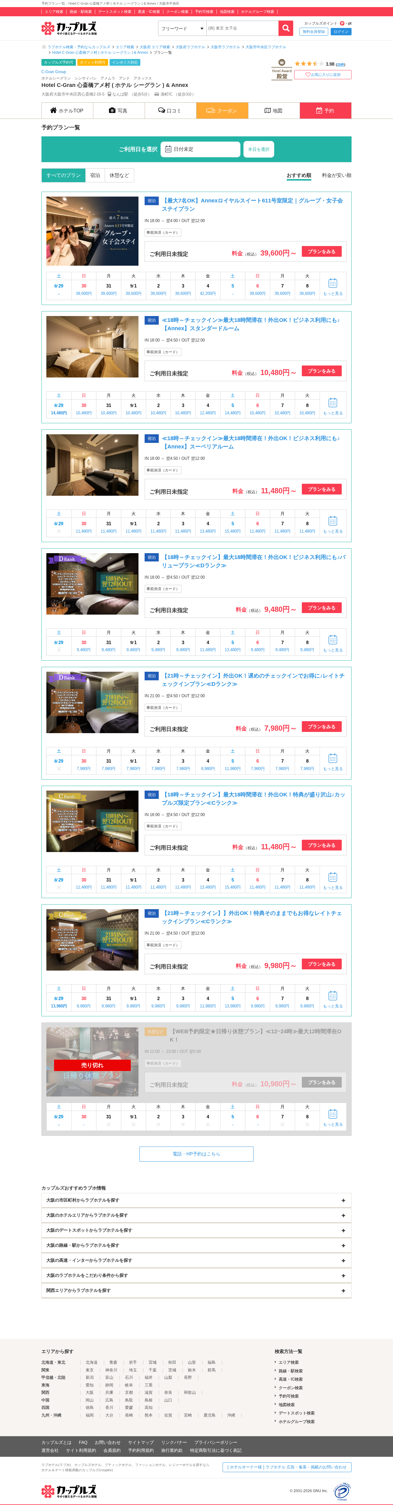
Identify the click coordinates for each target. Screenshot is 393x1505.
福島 (212, 1362)
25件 (340, 64)
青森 (113, 1362)
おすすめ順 (299, 175)
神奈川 (111, 1370)
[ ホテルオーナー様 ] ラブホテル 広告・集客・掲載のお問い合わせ (287, 1467)
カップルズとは (56, 1442)
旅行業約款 (172, 1450)
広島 (109, 1400)
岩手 (133, 1362)
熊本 (149, 1415)
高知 (149, 1407)
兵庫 (109, 1392)
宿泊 (95, 175)
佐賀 (168, 1415)
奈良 (168, 1392)
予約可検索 (204, 12)
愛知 (90, 1385)
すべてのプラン (63, 175)
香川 (109, 1407)
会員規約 (112, 1450)
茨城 (172, 1370)
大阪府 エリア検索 (155, 47)
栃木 (192, 1370)
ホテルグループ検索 (257, 12)
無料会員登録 (314, 31)
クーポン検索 (177, 12)
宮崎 (188, 1415)
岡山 (90, 1400)
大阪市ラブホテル (225, 47)
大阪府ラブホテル (190, 47)
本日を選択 (259, 149)
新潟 (90, 1377)
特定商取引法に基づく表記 (216, 1450)
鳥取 (129, 1400)
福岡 (90, 1415)
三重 (149, 1385)
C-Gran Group (53, 71)
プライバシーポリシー (215, 1442)
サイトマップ (141, 1442)
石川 (129, 1377)
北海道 (92, 1362)
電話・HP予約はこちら (196, 1153)
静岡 (109, 1385)
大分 (109, 1415)
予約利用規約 (141, 1450)
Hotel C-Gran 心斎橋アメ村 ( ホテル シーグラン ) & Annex (100, 52)
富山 (109, 1377)
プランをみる (322, 251)
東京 (90, 1370)
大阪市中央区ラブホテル (266, 47)
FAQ (83, 1442)
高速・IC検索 (149, 12)
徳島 (90, 1407)
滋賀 (149, 1392)
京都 (129, 1392)
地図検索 (227, 12)
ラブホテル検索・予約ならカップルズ (79, 47)
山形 (192, 1362)
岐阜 (129, 1385)
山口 (168, 1400)
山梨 (168, 1377)
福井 (149, 1377)
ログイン (341, 31)
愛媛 (129, 1407)
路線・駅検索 (81, 12)
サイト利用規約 (81, 1450)
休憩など (119, 175)
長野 (188, 1377)
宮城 (153, 1362)
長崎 (129, 1415)
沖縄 (231, 1415)
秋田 (172, 1362)
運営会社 (50, 1450)
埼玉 (133, 1370)
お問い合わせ (108, 1442)
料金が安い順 (337, 175)
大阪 (90, 1392)
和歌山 (190, 1392)
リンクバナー (174, 1442)
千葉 (153, 1370)
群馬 (212, 1370)
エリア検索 (54, 12)
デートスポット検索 (114, 12)
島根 (149, 1400)
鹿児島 (210, 1415)
